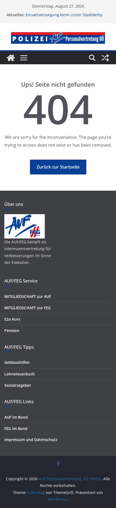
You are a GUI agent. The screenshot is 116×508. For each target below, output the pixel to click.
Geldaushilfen (17, 362)
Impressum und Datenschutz (30, 439)
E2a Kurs (12, 319)
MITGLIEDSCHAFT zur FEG (27, 307)
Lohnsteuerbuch (19, 373)
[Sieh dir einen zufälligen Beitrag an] (105, 57)
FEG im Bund (16, 428)
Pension (11, 330)
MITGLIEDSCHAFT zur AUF (27, 296)
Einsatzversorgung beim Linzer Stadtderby (64, 14)
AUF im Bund (16, 417)
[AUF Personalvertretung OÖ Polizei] (10, 57)
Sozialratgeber (17, 385)
